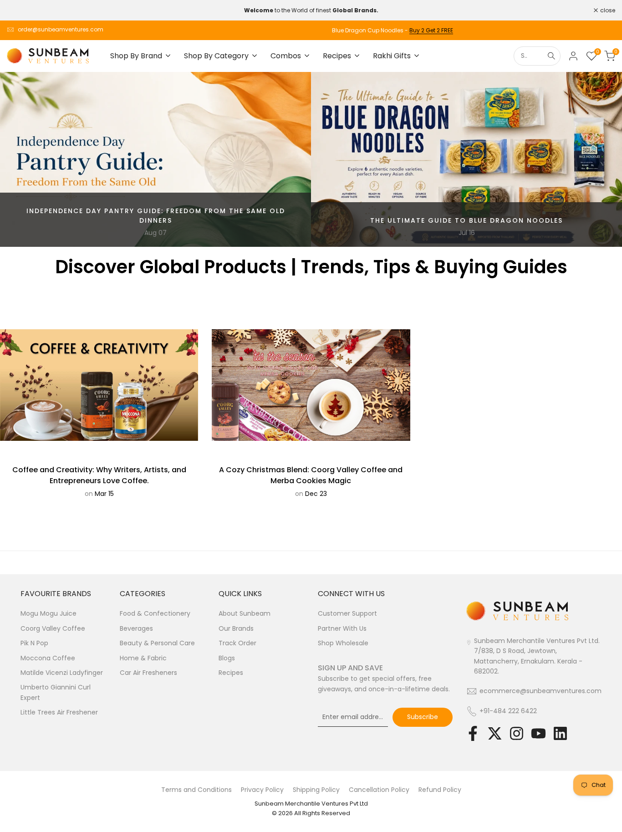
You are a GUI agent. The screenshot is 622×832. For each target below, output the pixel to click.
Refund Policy (439, 789)
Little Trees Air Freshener (59, 712)
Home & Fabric (143, 658)
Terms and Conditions (196, 789)
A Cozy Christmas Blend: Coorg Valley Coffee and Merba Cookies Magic (311, 475)
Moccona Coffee (47, 658)
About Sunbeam (244, 613)
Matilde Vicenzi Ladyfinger (61, 672)
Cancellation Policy (379, 789)
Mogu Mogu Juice (48, 613)
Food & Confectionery (155, 613)
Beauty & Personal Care (157, 643)
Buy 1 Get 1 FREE (594, 30)
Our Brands (236, 628)
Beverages (136, 628)
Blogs (227, 658)
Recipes (231, 672)
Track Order (237, 643)
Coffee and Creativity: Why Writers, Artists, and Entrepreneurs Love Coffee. (99, 475)
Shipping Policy (316, 789)
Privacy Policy (262, 789)
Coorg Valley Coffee (52, 628)
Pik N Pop (34, 643)
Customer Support (347, 613)
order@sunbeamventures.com (60, 29)
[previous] (24, 159)
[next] (597, 159)
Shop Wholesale (343, 643)
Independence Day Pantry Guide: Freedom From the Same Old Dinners (155, 215)
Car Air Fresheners (148, 672)
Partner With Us (342, 628)
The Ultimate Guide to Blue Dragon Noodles (466, 220)
